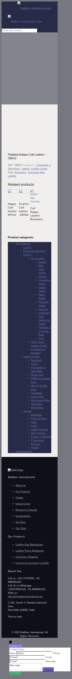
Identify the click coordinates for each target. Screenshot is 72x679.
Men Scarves (38, 433)
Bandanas (36, 414)
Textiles (27, 411)
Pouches (43, 309)
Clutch (34, 363)
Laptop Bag (37, 396)
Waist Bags (37, 407)
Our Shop (21, 528)
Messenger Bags (40, 400)
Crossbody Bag (36, 172)
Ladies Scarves (39, 429)
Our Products (23, 243)
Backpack (20, 172)
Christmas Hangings (34, 251)
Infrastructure (23, 503)
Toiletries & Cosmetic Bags (45, 331)
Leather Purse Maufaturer (30, 550)
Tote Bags (36, 404)
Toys (41, 338)
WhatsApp (15, 673)
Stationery (44, 313)
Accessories (38, 258)
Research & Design (26, 509)
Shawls (35, 447)
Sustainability (23, 516)
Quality (19, 497)
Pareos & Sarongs (41, 436)
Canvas (27, 247)
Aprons (42, 262)
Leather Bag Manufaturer (29, 544)
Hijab (33, 422)
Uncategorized (23, 451)
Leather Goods (39, 168)
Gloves (42, 276)
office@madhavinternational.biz (25, 596)
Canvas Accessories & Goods (32, 563)
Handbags (36, 393)
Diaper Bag (37, 374)
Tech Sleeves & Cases (44, 320)
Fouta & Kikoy (39, 418)
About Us (21, 485)
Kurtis (34, 425)
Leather (26, 168)
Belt (41, 265)
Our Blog (20, 522)
